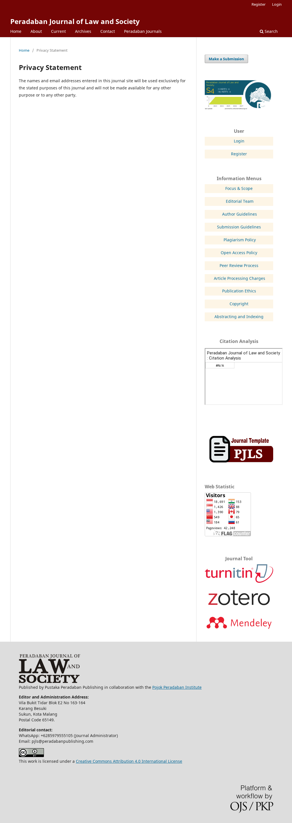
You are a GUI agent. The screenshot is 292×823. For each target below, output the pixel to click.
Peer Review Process (239, 265)
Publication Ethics (239, 291)
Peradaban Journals (143, 31)
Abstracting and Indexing (238, 316)
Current (58, 31)
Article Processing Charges (239, 278)
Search (270, 31)
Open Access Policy (239, 252)
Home (15, 31)
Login (277, 4)
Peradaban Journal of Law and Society (75, 21)
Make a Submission (226, 58)
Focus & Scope (239, 188)
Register (258, 4)
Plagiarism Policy (240, 239)
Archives (83, 31)
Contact (107, 31)
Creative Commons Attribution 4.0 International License (129, 761)
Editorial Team (240, 201)
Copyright (239, 303)
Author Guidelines (239, 214)
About (36, 31)
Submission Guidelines (239, 227)
